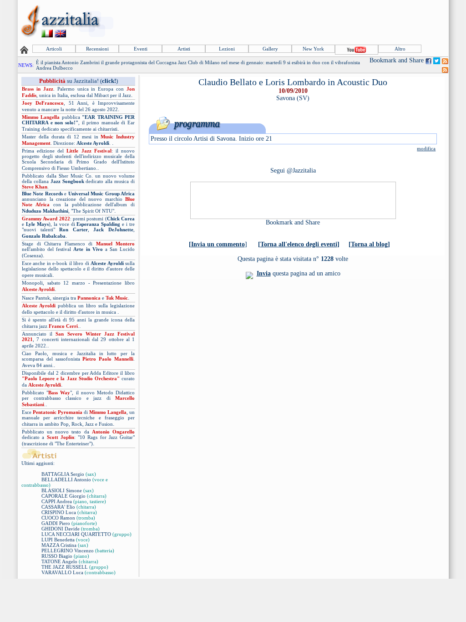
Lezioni (227, 48)
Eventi (140, 48)
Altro (400, 48)
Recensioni (97, 48)
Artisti (183, 48)
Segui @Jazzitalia (293, 170)
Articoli (54, 48)
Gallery (270, 48)
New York (313, 48)
